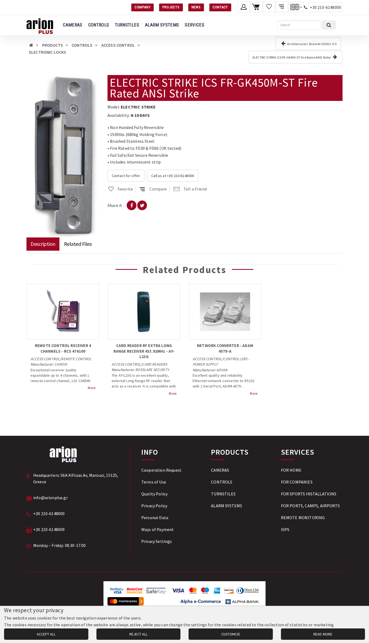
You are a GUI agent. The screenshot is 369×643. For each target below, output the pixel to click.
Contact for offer (126, 175)
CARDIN (60, 364)
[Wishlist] (269, 7)
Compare (158, 189)
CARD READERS (154, 364)
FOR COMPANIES (297, 482)
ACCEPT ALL (46, 634)
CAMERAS (72, 25)
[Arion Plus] (39, 25)
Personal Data (154, 517)
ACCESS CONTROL (118, 45)
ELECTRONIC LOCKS (47, 52)
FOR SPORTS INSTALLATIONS (309, 493)
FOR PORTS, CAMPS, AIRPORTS (310, 505)
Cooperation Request (161, 470)
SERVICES (194, 25)
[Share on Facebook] (131, 205)
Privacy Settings (156, 541)
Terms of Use (153, 482)
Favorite (125, 189)
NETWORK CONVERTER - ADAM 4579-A (225, 348)
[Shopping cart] (256, 7)
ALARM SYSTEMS (162, 25)
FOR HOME (291, 470)
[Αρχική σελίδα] (31, 45)
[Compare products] (282, 7)
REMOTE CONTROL (76, 358)
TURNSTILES (127, 25)
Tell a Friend (195, 189)
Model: (114, 107)
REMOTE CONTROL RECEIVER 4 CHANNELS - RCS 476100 (63, 348)
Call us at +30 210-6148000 (172, 175)
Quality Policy (154, 493)
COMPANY (142, 7)
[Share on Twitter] (142, 205)
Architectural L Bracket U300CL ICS (312, 44)
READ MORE (322, 634)
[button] (94, 80)
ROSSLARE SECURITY (152, 369)
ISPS (285, 529)
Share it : (116, 205)
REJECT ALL (138, 634)
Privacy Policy (154, 505)
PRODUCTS (52, 45)
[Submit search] (329, 25)
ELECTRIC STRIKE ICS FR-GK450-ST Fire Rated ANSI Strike (292, 57)
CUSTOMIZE (230, 634)
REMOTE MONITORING (303, 517)
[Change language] (296, 7)
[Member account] (244, 7)
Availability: (119, 115)
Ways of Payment (157, 529)
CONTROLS (98, 25)
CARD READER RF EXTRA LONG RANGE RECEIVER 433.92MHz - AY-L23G (144, 351)
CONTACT (220, 7)
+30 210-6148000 (325, 7)
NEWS (196, 7)
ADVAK (221, 370)
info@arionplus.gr (50, 497)
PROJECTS (170, 7)
